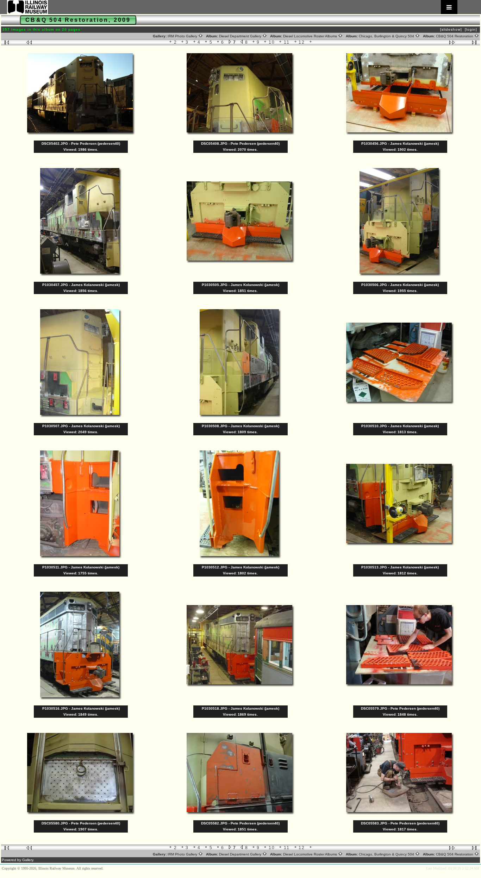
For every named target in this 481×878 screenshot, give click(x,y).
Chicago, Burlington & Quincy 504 (387, 36)
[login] (471, 29)
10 (272, 42)
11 (287, 42)
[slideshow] (451, 29)
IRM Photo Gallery (183, 36)
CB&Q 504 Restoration (455, 36)
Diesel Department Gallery (240, 36)
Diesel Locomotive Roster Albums (310, 36)
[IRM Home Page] (232, 7)
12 (302, 42)
